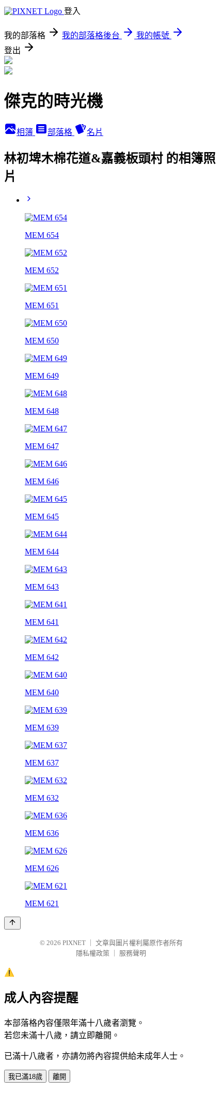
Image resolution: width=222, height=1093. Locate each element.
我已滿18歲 (25, 1077)
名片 (95, 132)
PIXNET (74, 943)
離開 (59, 1077)
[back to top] (12, 923)
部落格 (60, 132)
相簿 (26, 132)
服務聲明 (132, 953)
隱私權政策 (92, 953)
